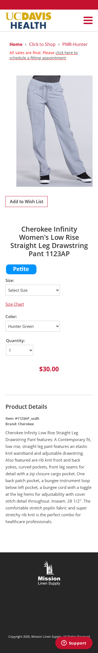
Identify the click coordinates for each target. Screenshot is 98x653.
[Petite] (21, 273)
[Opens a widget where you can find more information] (74, 643)
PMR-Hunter (75, 44)
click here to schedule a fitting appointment (44, 55)
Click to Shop (42, 44)
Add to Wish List (26, 202)
